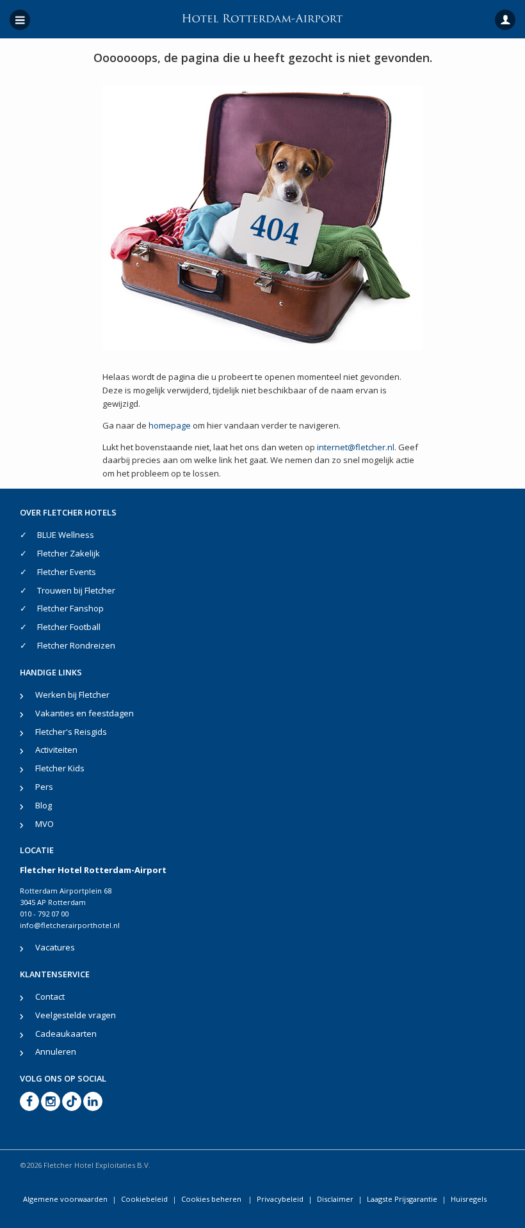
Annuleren (55, 1051)
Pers (44, 786)
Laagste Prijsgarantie (402, 1199)
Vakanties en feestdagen (84, 713)
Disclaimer (335, 1199)
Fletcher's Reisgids (71, 731)
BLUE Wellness (65, 534)
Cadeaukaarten (66, 1033)
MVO (44, 824)
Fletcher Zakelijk (68, 553)
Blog (43, 805)
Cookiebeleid (144, 1199)
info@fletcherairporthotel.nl (70, 925)
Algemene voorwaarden (65, 1199)
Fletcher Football (69, 627)
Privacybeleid (280, 1199)
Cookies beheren (212, 1199)
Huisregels (469, 1199)
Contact (50, 996)
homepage (170, 425)
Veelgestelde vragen (75, 1015)
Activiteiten (56, 749)
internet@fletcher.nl (355, 447)
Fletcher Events (66, 572)
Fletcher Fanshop (70, 608)
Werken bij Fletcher (72, 694)
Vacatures (55, 947)
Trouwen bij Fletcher (76, 590)
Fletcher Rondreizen (76, 645)
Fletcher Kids (60, 768)
